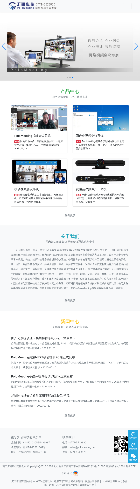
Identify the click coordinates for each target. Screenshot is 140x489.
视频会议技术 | (88, 484)
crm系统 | (107, 481)
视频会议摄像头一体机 (91, 189)
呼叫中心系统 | (121, 481)
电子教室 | (50, 484)
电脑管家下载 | (62, 481)
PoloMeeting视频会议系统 (32, 136)
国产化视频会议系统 (89, 136)
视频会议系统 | (93, 481)
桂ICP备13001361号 (34, 447)
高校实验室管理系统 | (68, 484)
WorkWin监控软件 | (43, 481)
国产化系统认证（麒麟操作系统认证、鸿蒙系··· (43, 338)
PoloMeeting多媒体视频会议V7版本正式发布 (42, 376)
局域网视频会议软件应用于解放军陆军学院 (40, 395)
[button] (4, 46)
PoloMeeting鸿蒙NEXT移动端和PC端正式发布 (43, 357)
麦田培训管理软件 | (22, 481)
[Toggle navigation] (127, 6)
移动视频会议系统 (26, 189)
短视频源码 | (78, 481)
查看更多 (70, 215)
